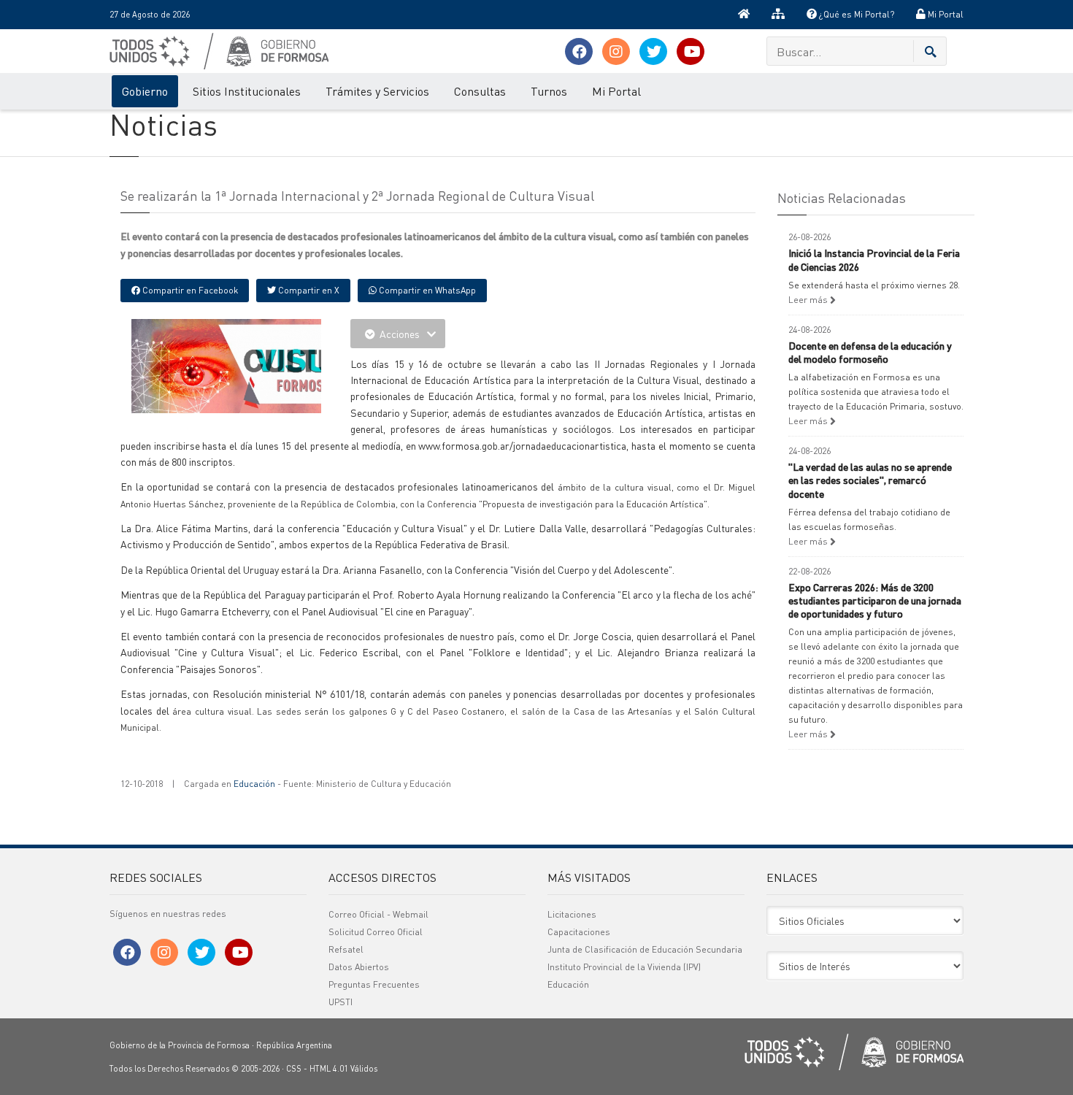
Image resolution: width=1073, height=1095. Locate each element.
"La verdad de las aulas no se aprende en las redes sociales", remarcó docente (870, 479)
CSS (293, 1069)
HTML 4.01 (328, 1069)
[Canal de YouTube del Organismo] (690, 51)
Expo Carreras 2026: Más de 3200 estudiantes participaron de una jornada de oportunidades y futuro (874, 600)
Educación (254, 783)
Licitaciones (571, 914)
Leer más (809, 299)
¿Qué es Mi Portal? (855, 14)
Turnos (549, 91)
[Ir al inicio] (744, 14)
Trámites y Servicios (377, 91)
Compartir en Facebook (189, 290)
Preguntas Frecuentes (374, 984)
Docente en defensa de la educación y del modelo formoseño (870, 352)
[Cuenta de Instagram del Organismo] (616, 51)
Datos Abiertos (358, 966)
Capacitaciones (578, 931)
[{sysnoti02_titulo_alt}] (259, 364)
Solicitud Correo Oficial (375, 931)
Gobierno (145, 91)
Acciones (399, 333)
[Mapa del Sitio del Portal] (778, 14)
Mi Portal (945, 14)
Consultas (480, 91)
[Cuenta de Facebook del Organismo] (579, 51)
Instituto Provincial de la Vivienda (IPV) (624, 966)
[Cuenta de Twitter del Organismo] (653, 51)
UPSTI (340, 1001)
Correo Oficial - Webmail (378, 914)
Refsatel (346, 949)
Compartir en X (307, 290)
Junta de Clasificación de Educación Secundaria (644, 949)
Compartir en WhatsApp (426, 290)
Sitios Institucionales (247, 91)
